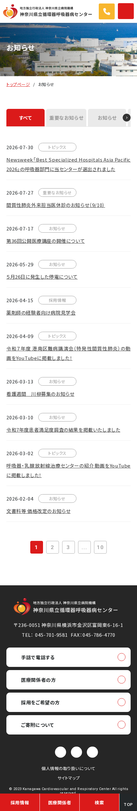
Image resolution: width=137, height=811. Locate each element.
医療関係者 (59, 802)
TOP (128, 804)
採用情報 (20, 802)
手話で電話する (37, 657)
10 (100, 547)
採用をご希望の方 (40, 702)
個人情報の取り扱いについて (68, 768)
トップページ (18, 84)
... (84, 547)
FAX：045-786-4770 (93, 634)
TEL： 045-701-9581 (45, 634)
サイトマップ (68, 778)
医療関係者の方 (38, 679)
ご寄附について (37, 724)
